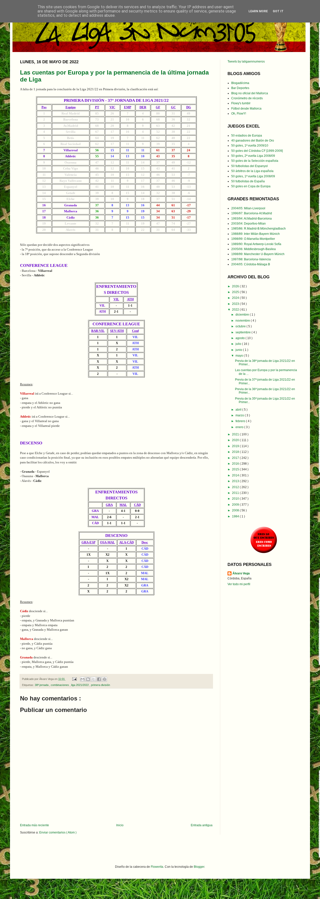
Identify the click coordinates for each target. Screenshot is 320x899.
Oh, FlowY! (238, 113)
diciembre (243, 314)
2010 (236, 498)
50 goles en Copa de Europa (250, 186)
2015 (236, 469)
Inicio (120, 825)
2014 (236, 475)
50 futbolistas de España (248, 181)
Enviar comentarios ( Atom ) (57, 832)
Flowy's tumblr (240, 103)
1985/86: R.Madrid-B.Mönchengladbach (258, 228)
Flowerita (157, 866)
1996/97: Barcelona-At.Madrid (251, 213)
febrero (241, 421)
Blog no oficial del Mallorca (249, 93)
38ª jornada (42, 684)
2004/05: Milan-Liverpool (248, 208)
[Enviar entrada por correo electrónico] (74, 678)
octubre (241, 326)
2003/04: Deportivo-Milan (248, 223)
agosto (241, 338)
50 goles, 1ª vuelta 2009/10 (249, 145)
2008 (236, 510)
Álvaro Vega (241, 573)
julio (239, 344)
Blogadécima (240, 83)
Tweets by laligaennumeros (246, 61)
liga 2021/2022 (80, 684)
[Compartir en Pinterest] (104, 679)
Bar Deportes (240, 88)
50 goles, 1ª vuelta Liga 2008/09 (253, 176)
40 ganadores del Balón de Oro (252, 140)
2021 (236, 434)
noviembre (243, 320)
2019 (236, 446)
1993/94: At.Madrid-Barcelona (251, 218)
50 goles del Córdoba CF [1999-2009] (257, 151)
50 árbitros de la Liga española (252, 171)
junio (239, 350)
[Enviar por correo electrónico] (82, 679)
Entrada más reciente (34, 825)
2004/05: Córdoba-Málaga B (250, 264)
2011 (236, 493)
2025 (236, 292)
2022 (236, 309)
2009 (236, 504)
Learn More (258, 11)
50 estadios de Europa (246, 135)
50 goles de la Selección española (254, 161)
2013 (236, 481)
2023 (236, 304)
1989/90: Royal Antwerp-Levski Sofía (256, 244)
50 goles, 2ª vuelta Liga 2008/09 (253, 156)
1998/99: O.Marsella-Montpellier (253, 239)
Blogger (199, 866)
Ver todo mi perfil (239, 584)
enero (240, 427)
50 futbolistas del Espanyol (249, 166)
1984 (236, 516)
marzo (240, 415)
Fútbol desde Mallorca (246, 108)
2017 (236, 458)
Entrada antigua (201, 825)
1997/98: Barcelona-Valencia (251, 259)
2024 (236, 298)
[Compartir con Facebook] (99, 679)
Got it (278, 11)
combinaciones (60, 684)
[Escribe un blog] (88, 679)
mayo (240, 355)
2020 (236, 440)
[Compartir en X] (93, 679)
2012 (236, 487)
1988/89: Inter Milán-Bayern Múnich (255, 234)
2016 (236, 463)
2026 (236, 286)
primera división (100, 684)
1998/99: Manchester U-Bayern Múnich (257, 254)
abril (239, 409)
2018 (236, 452)
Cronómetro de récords (247, 98)
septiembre (244, 332)
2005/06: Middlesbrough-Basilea (253, 249)
